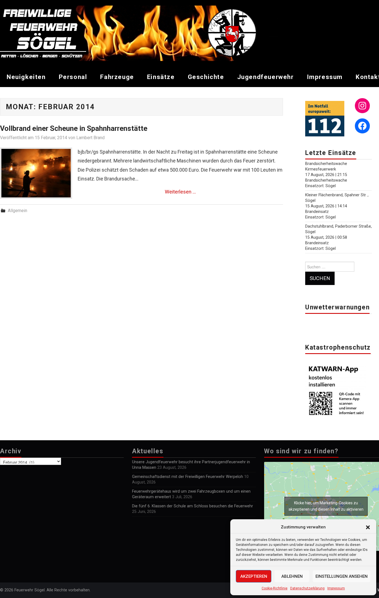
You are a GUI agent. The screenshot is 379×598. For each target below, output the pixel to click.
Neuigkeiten (26, 76)
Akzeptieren (253, 576)
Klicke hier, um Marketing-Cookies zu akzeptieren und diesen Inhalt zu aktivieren (326, 506)
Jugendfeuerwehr (265, 76)
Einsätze (161, 76)
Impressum (336, 588)
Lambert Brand (90, 137)
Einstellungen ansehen (341, 576)
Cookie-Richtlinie (274, 588)
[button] (368, 527)
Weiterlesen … (180, 192)
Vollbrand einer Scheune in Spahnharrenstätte (73, 128)
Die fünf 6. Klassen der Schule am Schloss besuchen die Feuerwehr (192, 506)
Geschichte (206, 76)
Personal (73, 76)
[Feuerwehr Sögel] (139, 32)
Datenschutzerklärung (307, 588)
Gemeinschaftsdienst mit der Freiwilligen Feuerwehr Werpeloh (187, 476)
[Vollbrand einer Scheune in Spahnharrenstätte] (36, 173)
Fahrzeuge (117, 76)
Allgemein (17, 210)
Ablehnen (292, 576)
